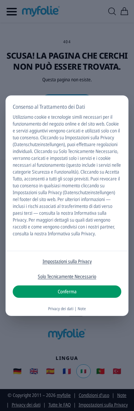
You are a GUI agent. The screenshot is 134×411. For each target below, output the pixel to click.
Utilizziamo (23, 117)
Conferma (67, 291)
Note (82, 309)
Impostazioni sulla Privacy (67, 261)
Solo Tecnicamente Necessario (67, 276)
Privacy (19, 219)
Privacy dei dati (61, 309)
